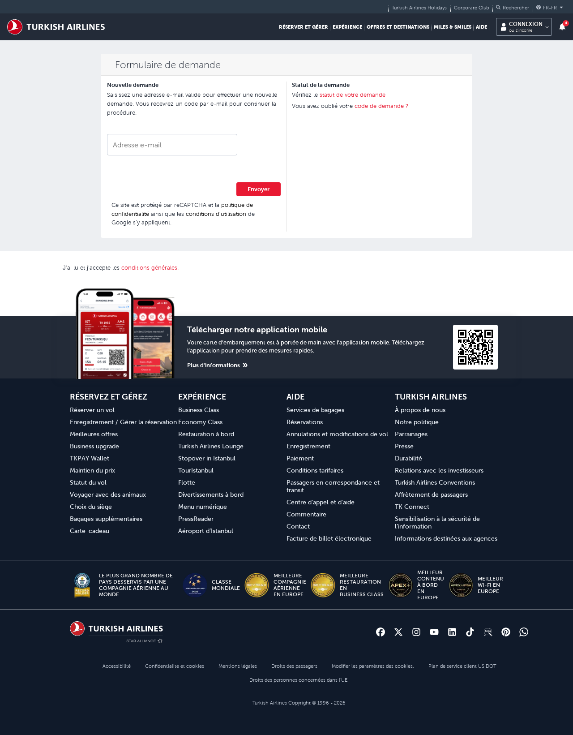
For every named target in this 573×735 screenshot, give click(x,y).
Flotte (186, 482)
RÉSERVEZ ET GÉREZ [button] (108, 396)
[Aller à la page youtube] (434, 632)
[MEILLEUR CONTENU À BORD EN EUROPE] (400, 585)
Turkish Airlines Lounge (211, 446)
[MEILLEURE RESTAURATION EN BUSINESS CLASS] (323, 585)
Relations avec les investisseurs (439, 470)
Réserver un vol (92, 409)
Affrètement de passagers (431, 494)
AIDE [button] (481, 27)
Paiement (300, 458)
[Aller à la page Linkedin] (452, 632)
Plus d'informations (213, 365)
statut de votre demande (352, 94)
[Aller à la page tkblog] (487, 632)
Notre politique (417, 422)
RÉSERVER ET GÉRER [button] (303, 27)
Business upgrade (94, 446)
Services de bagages (315, 409)
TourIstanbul (196, 470)
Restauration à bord (206, 434)
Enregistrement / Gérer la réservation (123, 422)
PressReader (196, 518)
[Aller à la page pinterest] (505, 632)
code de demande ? (381, 106)
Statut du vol (88, 482)
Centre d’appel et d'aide (320, 502)
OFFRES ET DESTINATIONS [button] (398, 27)
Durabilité (408, 458)
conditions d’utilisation (216, 214)
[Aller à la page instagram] (416, 632)
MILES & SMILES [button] (452, 27)
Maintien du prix (92, 470)
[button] (512, 7)
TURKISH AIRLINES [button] (431, 396)
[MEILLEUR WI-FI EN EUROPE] (461, 585)
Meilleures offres (94, 434)
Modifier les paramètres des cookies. (373, 666)
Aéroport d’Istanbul (205, 530)
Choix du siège (91, 506)
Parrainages (411, 434)
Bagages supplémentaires (106, 518)
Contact (298, 526)
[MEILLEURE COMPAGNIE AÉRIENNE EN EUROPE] (256, 585)
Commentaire (306, 514)
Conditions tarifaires (314, 470)
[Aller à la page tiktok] (470, 632)
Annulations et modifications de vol (337, 434)
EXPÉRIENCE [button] (347, 27)
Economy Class (200, 422)
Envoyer (258, 189)
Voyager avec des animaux (108, 494)
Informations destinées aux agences (446, 538)
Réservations (304, 422)
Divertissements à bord (211, 494)
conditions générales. (150, 267)
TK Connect (412, 506)
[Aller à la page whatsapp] (523, 632)
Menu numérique (202, 506)
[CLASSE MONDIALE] (195, 585)
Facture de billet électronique (329, 538)
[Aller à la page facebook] (380, 632)
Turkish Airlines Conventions (435, 482)
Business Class (198, 409)
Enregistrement (308, 446)
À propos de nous (420, 409)
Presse (404, 446)
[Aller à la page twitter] (398, 632)
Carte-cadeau (89, 530)
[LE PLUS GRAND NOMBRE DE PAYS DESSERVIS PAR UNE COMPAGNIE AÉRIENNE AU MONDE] (82, 585)
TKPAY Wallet (89, 458)
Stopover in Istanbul (206, 458)
